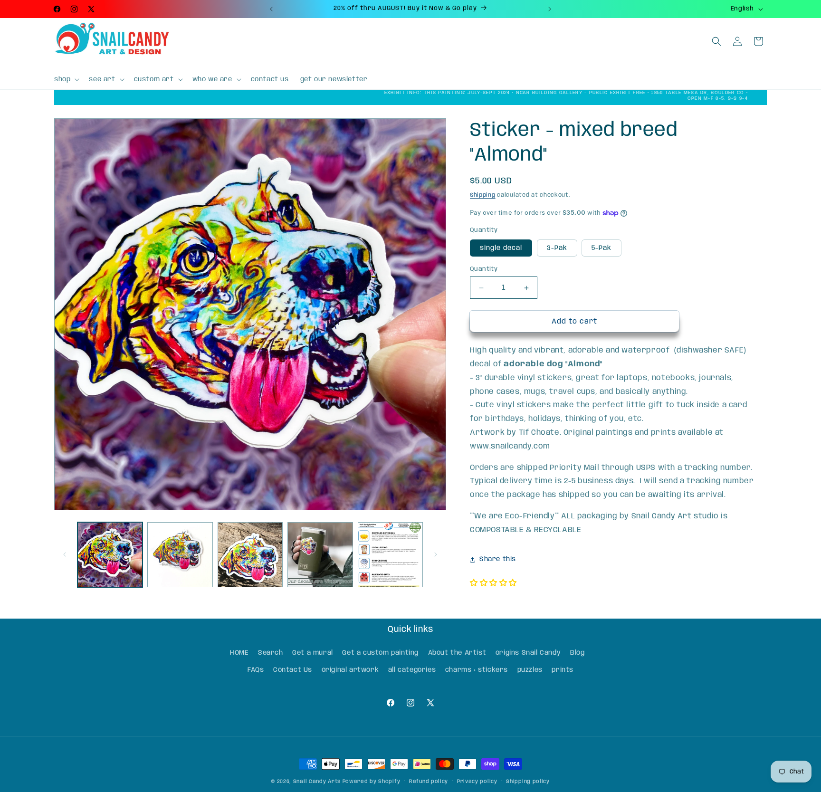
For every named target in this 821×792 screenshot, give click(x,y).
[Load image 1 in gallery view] (110, 554)
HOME (239, 652)
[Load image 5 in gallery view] (390, 554)
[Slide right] (435, 554)
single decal (501, 248)
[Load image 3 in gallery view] (250, 554)
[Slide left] (64, 554)
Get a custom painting (380, 652)
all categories (412, 670)
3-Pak (557, 248)
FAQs (256, 670)
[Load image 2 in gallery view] (179, 554)
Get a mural (312, 652)
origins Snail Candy (528, 652)
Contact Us (292, 670)
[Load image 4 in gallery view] (320, 554)
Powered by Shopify (372, 781)
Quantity (483, 269)
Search (270, 652)
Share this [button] (497, 559)
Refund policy (428, 781)
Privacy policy (477, 781)
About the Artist (457, 652)
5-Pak (601, 248)
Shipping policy (528, 781)
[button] (65, 79)
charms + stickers (476, 670)
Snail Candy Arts (317, 781)
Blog (577, 652)
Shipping (483, 195)
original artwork (350, 670)
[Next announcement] (549, 9)
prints (562, 670)
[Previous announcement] (271, 9)
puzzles (530, 670)
